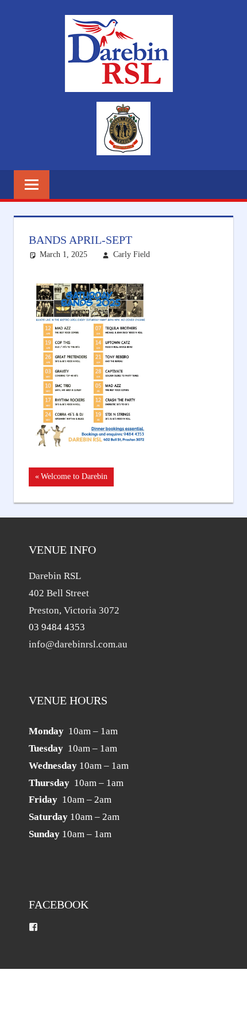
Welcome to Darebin (73, 478)
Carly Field (131, 254)
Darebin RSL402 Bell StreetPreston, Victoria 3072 (74, 593)
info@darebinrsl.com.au (78, 644)
